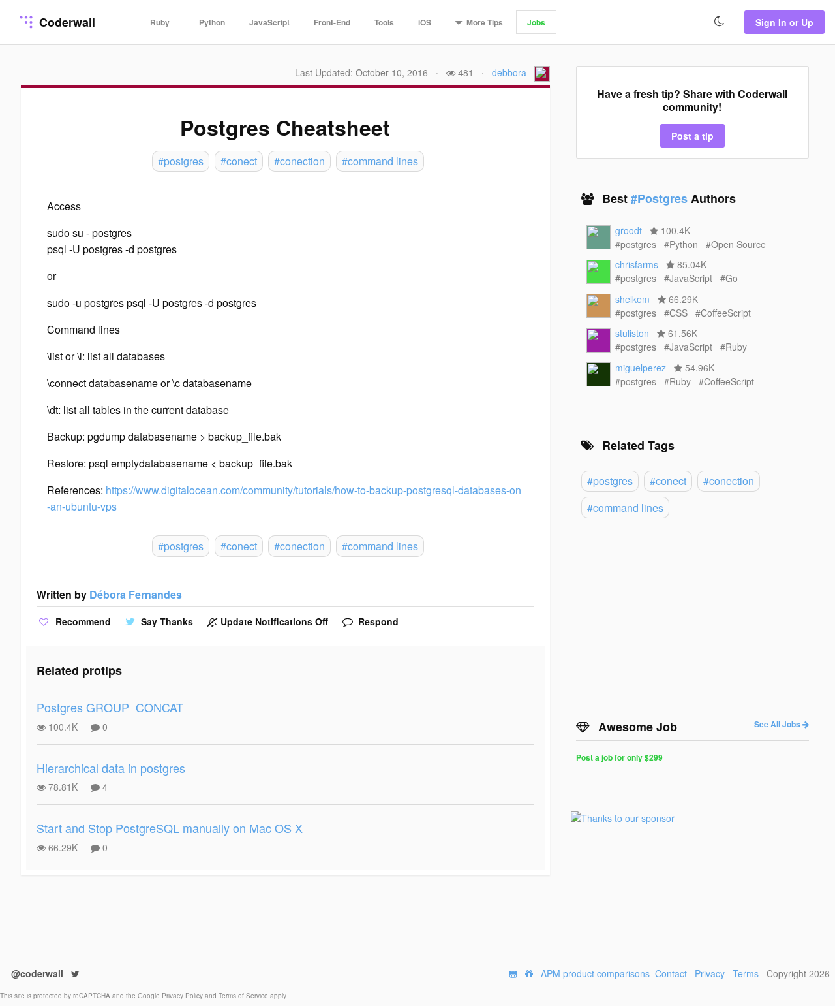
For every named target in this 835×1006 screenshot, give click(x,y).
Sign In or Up (784, 22)
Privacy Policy (183, 995)
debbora (509, 72)
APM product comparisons (595, 973)
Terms (746, 973)
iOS (424, 22)
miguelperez (640, 367)
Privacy (710, 973)
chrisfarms (636, 264)
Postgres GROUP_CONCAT (110, 707)
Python (212, 22)
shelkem (632, 299)
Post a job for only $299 (619, 757)
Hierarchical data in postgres (111, 767)
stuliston (632, 332)
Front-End (332, 22)
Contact (671, 973)
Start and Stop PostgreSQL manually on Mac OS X (170, 827)
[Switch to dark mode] (719, 21)
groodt (628, 230)
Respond (377, 621)
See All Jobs (778, 724)
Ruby (160, 22)
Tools (384, 22)
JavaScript (269, 22)
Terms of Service (244, 995)
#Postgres (661, 198)
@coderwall (38, 973)
